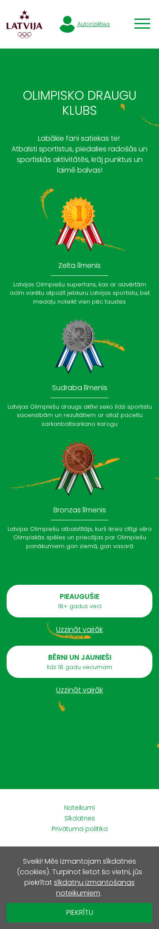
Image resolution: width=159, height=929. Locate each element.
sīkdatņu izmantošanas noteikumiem (94, 887)
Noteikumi (79, 807)
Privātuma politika (80, 828)
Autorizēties (93, 24)
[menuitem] (79, 807)
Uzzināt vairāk (79, 629)
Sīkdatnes (79, 818)
